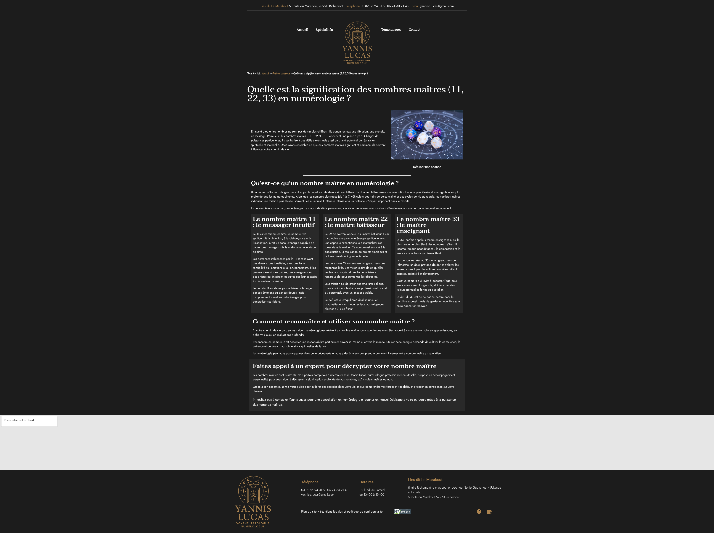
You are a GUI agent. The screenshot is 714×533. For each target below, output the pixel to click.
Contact (414, 29)
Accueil (302, 29)
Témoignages (391, 29)
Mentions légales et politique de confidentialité (351, 511)
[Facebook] (479, 511)
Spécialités (324, 29)
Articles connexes (281, 73)
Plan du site (309, 511)
